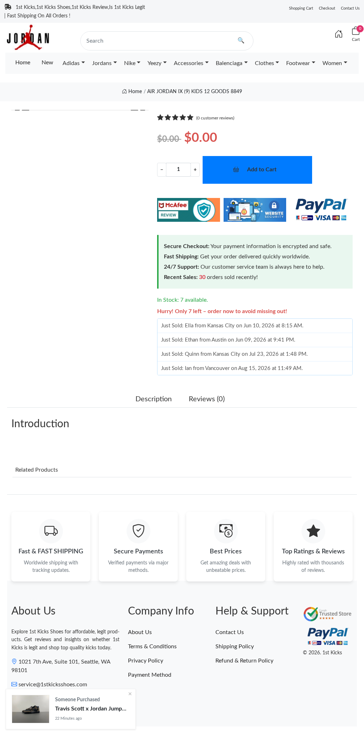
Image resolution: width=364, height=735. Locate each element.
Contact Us (350, 8)
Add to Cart (262, 169)
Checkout (327, 8)
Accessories (188, 63)
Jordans (102, 63)
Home (22, 62)
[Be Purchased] (30, 709)
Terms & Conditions (152, 646)
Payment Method (149, 675)
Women (332, 63)
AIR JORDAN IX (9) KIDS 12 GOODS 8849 (194, 91)
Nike (129, 63)
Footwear (298, 63)
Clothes (264, 63)
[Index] (338, 34)
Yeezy (154, 63)
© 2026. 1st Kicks (322, 652)
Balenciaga (229, 63)
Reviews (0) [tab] (207, 399)
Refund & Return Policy (244, 661)
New (47, 62)
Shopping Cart (301, 8)
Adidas (71, 63)
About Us (140, 632)
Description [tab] (153, 399)
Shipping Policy (234, 646)
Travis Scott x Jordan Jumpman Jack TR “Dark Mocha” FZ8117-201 (92, 709)
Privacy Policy (145, 661)
